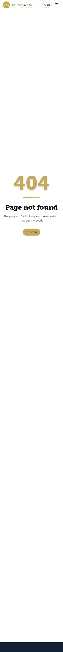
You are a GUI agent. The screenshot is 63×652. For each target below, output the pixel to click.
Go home (31, 232)
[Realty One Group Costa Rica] (17, 4)
